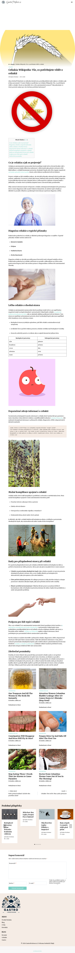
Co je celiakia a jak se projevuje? (18, 143)
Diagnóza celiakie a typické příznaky (20, 144)
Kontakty (5, 927)
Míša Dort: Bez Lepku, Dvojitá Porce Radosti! (28, 815)
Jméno (11, 883)
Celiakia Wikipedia (57, 418)
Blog (3, 922)
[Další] (70, 826)
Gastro (4, 940)
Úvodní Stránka (6, 920)
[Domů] (8, 64)
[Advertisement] (37, 15)
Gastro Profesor (14, 77)
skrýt (25, 139)
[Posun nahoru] (71, 950)
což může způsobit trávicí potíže (18, 172)
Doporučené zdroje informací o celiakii (21, 148)
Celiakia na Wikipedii (31, 631)
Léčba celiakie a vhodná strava (18, 146)
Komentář (13, 863)
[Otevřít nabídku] (71, 2)
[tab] (34, 844)
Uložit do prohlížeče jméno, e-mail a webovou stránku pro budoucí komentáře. (57, 881)
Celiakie (10, 67)
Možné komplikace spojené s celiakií (20, 150)
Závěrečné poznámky (15, 156)
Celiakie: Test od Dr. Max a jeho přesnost (54, 792)
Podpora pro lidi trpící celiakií (18, 154)
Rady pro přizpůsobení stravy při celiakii (21, 152)
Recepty (4, 935)
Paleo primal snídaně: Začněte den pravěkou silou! (19, 793)
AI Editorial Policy (37, 951)
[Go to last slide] (4, 826)
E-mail (31, 883)
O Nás (3, 925)
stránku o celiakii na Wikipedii (24, 644)
